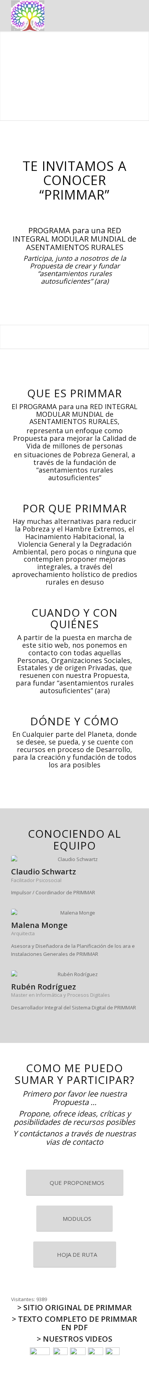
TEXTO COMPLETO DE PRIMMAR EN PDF (77, 1323)
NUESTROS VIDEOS (77, 1339)
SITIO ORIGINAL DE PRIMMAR (77, 1307)
